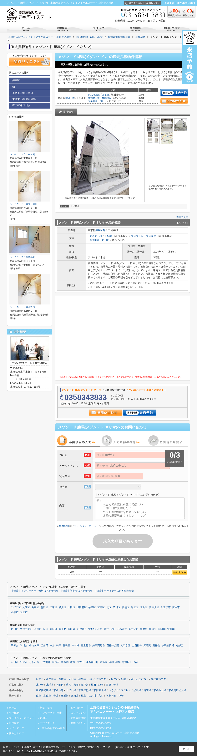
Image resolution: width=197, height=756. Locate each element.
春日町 (53, 629)
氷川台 (103, 101)
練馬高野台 (98, 645)
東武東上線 (94, 94)
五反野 (64, 695)
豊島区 (101, 607)
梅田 (93, 684)
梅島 (83, 695)
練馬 (58, 645)
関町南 (162, 629)
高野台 (38, 629)
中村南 (171, 629)
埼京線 (147, 690)
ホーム (13, 707)
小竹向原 (34, 645)
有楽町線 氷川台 (21, 105)
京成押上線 (160, 690)
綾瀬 (101, 684)
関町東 (71, 629)
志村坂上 (127, 662)
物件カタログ (16, 733)
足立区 (135, 607)
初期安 (43, 718)
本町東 (59, 684)
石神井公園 (112, 645)
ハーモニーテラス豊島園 (22, 257)
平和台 (14, 645)
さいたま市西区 (140, 679)
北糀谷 (49, 684)
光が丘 (179, 645)
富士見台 (134, 629)
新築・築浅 (46, 707)
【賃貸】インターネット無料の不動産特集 (34, 591)
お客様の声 (77, 707)
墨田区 (44, 607)
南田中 (153, 629)
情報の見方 (182, 217)
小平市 (14, 612)
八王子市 (166, 607)
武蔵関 (147, 645)
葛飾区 (144, 607)
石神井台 (82, 629)
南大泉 (144, 629)
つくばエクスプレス (120, 690)
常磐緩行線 (84, 690)
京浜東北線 (99, 690)
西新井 (74, 695)
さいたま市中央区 (98, 679)
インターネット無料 (51, 712)
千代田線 (71, 690)
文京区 (26, 607)
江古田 (44, 645)
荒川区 (116, 607)
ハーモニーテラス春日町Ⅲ (23, 204)
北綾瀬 (47, 695)
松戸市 (115, 679)
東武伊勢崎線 (43, 690)
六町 (101, 695)
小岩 (121, 695)
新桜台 (156, 645)
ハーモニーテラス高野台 (22, 307)
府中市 (176, 607)
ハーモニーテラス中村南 (22, 154)
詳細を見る (180, 571)
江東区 (53, 607)
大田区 (71, 607)
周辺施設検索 (78, 718)
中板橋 (65, 662)
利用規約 (64, 525)
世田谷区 (82, 607)
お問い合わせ (78, 723)
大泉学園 (125, 645)
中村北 (92, 629)
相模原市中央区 (160, 679)
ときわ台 (34, 662)
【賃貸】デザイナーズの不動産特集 (114, 591)
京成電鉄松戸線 (177, 690)
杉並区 (92, 607)
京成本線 (58, 690)
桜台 (99, 629)
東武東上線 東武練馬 (24, 99)
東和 (75, 684)
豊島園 (66, 645)
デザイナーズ (47, 723)
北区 (108, 607)
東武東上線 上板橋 (22, 92)
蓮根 (111, 662)
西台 (136, 662)
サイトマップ (16, 728)
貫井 (106, 629)
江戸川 (84, 684)
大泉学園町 (26, 629)
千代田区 (16, 607)
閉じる (186, 749)
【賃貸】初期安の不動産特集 (76, 591)
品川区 (62, 607)
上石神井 (122, 629)
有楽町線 (92, 101)
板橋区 (125, 607)
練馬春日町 (168, 645)
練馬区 (68, 98)
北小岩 (39, 684)
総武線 (137, 690)
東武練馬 (106, 98)
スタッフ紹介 (78, 712)
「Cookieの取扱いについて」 (39, 751)
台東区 (35, 607)
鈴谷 (116, 684)
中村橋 (75, 645)
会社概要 (14, 712)
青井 (55, 695)
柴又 (68, 684)
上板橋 (105, 94)
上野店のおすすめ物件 (52, 728)
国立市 (24, 612)
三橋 (108, 684)
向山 (45, 629)
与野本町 (111, 695)
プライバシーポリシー (86, 525)
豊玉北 (62, 629)
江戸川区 (154, 607)
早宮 (112, 629)
